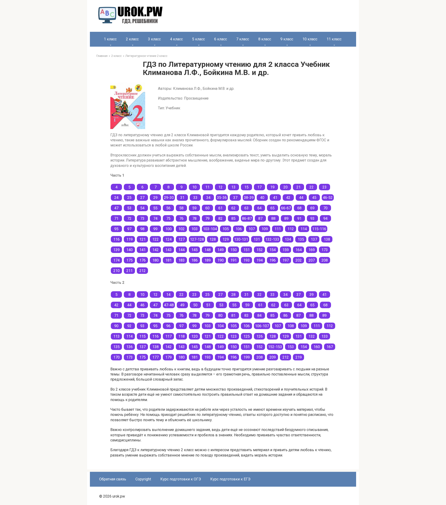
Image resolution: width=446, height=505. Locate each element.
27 (142, 197)
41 (275, 197)
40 (262, 197)
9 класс (286, 39)
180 (155, 260)
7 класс (242, 39)
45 (314, 197)
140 (129, 250)
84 (259, 315)
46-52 (328, 197)
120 (194, 336)
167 (330, 347)
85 (233, 218)
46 (142, 305)
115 (142, 336)
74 (155, 218)
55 (155, 208)
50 (195, 305)
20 (285, 187)
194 (259, 260)
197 (285, 260)
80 (220, 315)
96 (168, 326)
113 (116, 336)
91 (299, 218)
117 (168, 336)
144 (181, 250)
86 (285, 315)
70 (325, 208)
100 (168, 229)
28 (233, 294)
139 (116, 250)
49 (182, 305)
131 (257, 239)
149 (220, 250)
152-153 (275, 347)
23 (324, 187)
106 (239, 229)
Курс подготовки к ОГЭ (180, 479)
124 (168, 239)
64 (259, 208)
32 (259, 294)
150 (233, 250)
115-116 (319, 229)
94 (325, 218)
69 (312, 208)
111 (278, 229)
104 (220, 326)
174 (116, 260)
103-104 (210, 229)
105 (226, 229)
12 (220, 187)
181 (168, 260)
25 (129, 197)
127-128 (197, 239)
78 (194, 218)
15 (246, 187)
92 (129, 326)
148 (207, 250)
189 (207, 260)
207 (311, 260)
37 (235, 197)
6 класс (220, 39)
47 (116, 208)
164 (298, 250)
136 (129, 347)
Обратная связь (112, 479)
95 (116, 229)
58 (181, 208)
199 (246, 357)
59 (194, 208)
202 (298, 260)
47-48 (169, 305)
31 (182, 197)
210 (116, 271)
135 (301, 239)
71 (116, 218)
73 (142, 218)
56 (168, 208)
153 (291, 347)
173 (324, 250)
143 (168, 250)
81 (233, 315)
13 (233, 187)
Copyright (143, 479)
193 (246, 260)
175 (129, 260)
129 (226, 239)
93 (312, 218)
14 (168, 294)
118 (181, 336)
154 (272, 250)
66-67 (286, 208)
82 (220, 218)
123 (233, 336)
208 (324, 260)
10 (194, 187)
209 (272, 357)
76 (181, 218)
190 (220, 260)
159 (285, 250)
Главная (102, 56)
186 (194, 260)
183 (181, 260)
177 (155, 357)
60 (207, 208)
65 (272, 208)
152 (259, 250)
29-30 (169, 197)
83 (246, 315)
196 (272, 260)
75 (168, 218)
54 (142, 208)
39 (311, 294)
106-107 (262, 326)
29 (155, 197)
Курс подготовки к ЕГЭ (230, 479)
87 (260, 218)
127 (181, 239)
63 (246, 208)
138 (327, 239)
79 (207, 218)
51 (208, 305)
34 (208, 197)
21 (298, 187)
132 (311, 336)
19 (272, 187)
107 (252, 229)
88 (273, 218)
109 (265, 229)
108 (291, 326)
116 (116, 239)
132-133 (272, 239)
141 (142, 250)
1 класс (110, 39)
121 (142, 239)
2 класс (132, 39)
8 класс (264, 39)
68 (299, 208)
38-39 (249, 197)
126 (259, 336)
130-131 (241, 239)
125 (246, 336)
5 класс (198, 39)
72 (129, 218)
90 (116, 326)
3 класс (154, 39)
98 (142, 229)
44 (301, 197)
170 (116, 357)
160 (317, 347)
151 (246, 250)
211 (129, 271)
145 (194, 250)
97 (129, 229)
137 (314, 239)
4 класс (176, 39)
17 (259, 187)
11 (207, 187)
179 (168, 357)
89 (286, 218)
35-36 (222, 197)
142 (155, 250)
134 (288, 239)
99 (155, 229)
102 (181, 229)
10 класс (309, 39)
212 (142, 271)
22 (311, 187)
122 (155, 239)
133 (324, 336)
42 (288, 197)
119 (129, 239)
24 (116, 197)
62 (233, 208)
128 (213, 239)
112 (291, 229)
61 (220, 208)
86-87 (247, 218)
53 (129, 208)
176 (142, 260)
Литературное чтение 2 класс (146, 56)
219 (298, 357)
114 (304, 229)
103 (194, 229)
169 (311, 250)
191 (233, 260)
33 (195, 197)
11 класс (334, 39)
